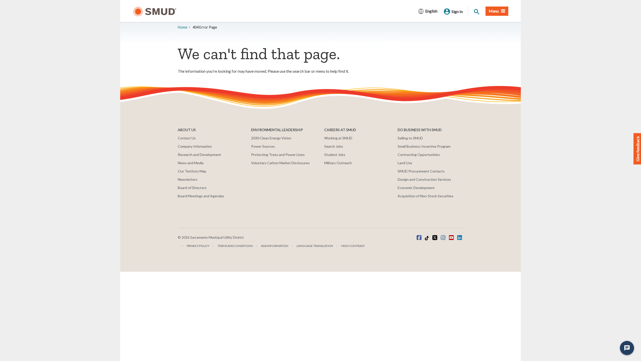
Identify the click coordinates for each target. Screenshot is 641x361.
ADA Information (274, 246)
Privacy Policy (198, 246)
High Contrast (353, 246)
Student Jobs (334, 154)
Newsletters (188, 179)
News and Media (191, 163)
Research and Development (199, 154)
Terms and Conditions (235, 246)
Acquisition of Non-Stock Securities (425, 196)
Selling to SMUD (410, 138)
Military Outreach (338, 163)
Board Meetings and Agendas (201, 196)
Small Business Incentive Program (424, 146)
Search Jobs (333, 146)
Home (182, 27)
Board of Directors (192, 188)
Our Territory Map (192, 171)
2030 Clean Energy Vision (271, 138)
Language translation (314, 246)
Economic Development (416, 188)
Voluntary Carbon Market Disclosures (280, 163)
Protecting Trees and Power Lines (278, 154)
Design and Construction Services (424, 179)
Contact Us (187, 138)
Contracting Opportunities (419, 154)
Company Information (195, 146)
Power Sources (263, 146)
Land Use (405, 163)
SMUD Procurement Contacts (421, 171)
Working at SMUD (338, 138)
